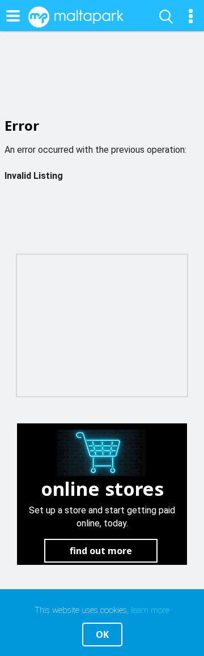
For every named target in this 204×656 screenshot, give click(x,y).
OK (102, 634)
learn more (150, 610)
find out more (101, 550)
